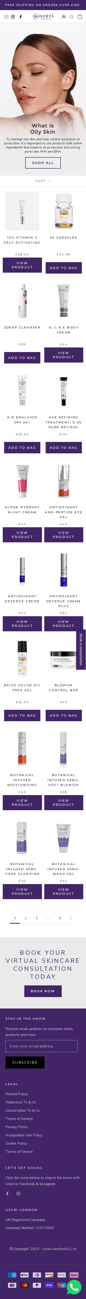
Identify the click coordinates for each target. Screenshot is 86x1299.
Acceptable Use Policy (24, 1135)
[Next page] (71, 918)
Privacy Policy (17, 1127)
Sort (41, 181)
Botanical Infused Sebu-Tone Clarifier (22, 869)
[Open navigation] (6, 16)
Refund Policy (17, 1094)
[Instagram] (18, 1193)
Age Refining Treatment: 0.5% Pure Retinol (63, 422)
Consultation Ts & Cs (23, 1110)
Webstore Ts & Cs (21, 1102)
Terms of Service (19, 1118)
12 (59, 918)
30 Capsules (64, 237)
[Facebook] (7, 1193)
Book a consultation (80, 650)
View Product (22, 265)
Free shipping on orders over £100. (43, 5)
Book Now (43, 991)
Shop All (43, 163)
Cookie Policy (16, 1143)
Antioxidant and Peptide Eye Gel (63, 512)
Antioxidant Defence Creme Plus (63, 601)
